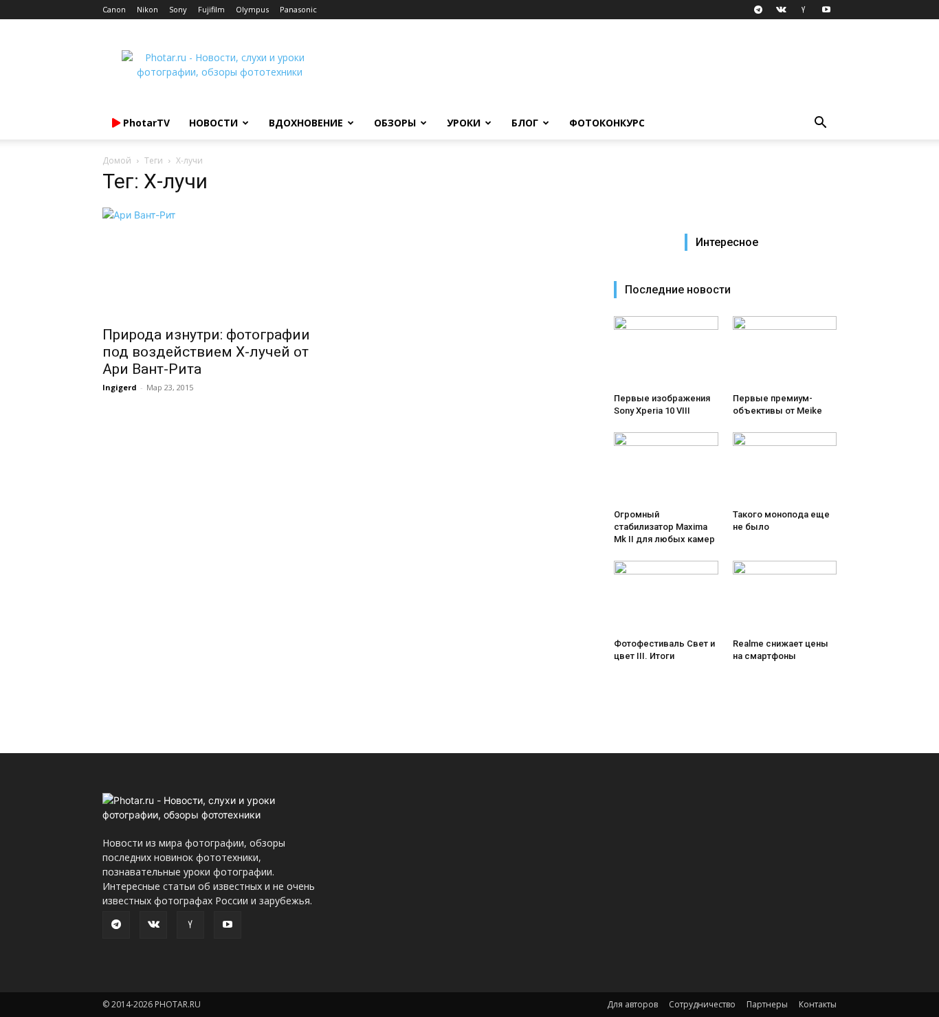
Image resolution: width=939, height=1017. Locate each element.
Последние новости (678, 289)
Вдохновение (306, 122)
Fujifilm (211, 9)
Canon (114, 9)
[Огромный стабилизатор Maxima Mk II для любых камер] (666, 468)
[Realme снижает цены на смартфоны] (785, 596)
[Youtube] (826, 9)
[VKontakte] (781, 9)
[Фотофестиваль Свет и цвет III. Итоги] (666, 596)
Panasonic (298, 9)
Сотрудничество (702, 1004)
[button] (820, 124)
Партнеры (767, 1004)
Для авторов (632, 1004)
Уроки (463, 122)
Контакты (818, 1004)
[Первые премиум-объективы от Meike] (785, 352)
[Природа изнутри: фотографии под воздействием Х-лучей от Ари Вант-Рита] (213, 262)
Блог (524, 122)
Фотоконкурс (607, 122)
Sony (178, 9)
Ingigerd (119, 387)
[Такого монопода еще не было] (785, 468)
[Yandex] (803, 9)
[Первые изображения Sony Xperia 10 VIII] (666, 352)
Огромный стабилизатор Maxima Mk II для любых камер (664, 526)
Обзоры (395, 122)
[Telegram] (758, 9)
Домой (116, 160)
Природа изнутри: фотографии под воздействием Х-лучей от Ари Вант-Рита (206, 351)
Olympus (252, 9)
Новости (213, 122)
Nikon (147, 9)
